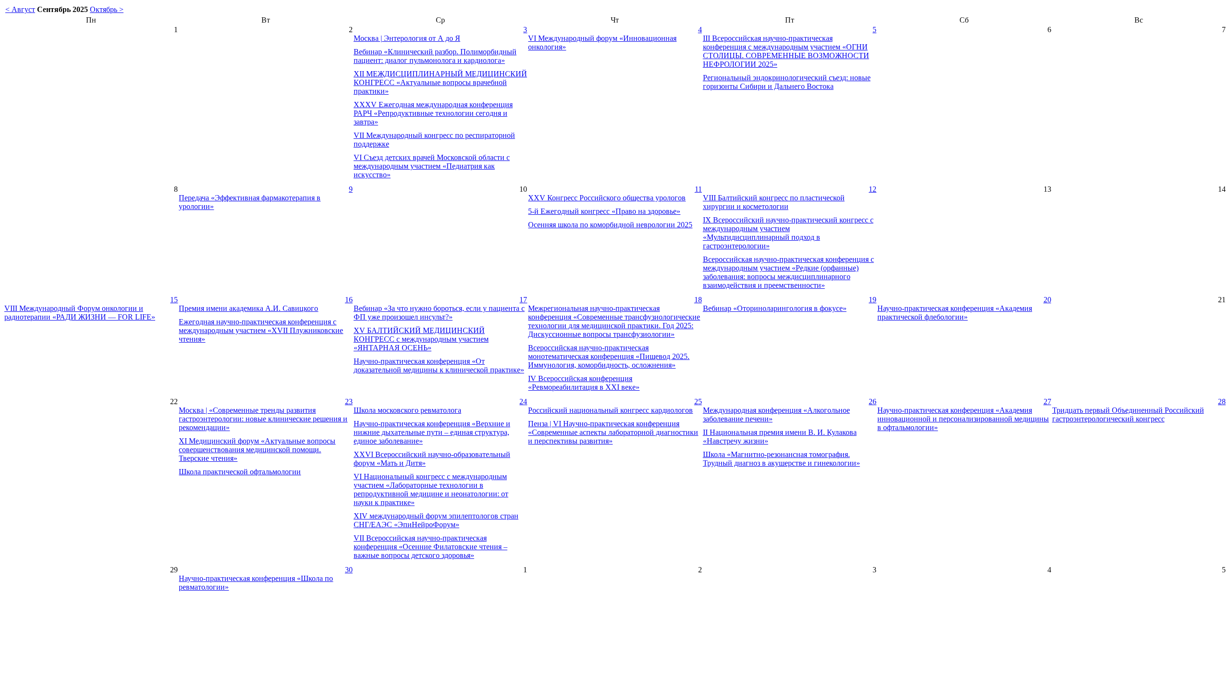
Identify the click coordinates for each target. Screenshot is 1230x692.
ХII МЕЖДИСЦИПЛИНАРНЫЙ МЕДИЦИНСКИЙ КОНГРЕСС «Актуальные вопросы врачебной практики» (440, 82)
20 (1047, 300)
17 (523, 300)
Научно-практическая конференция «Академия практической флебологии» (954, 312)
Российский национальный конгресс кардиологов (610, 410)
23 (349, 401)
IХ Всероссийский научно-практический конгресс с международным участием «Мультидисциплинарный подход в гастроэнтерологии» (788, 233)
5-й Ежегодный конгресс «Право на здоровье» (604, 211)
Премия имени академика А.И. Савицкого (248, 308)
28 (1222, 401)
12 (872, 189)
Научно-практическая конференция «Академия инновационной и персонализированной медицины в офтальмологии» (963, 419)
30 (349, 570)
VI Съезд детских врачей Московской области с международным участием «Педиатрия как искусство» (432, 166)
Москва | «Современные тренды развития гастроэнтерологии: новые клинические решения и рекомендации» (263, 419)
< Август (20, 9)
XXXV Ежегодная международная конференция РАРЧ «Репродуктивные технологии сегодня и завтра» (433, 113)
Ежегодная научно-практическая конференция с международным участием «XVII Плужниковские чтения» (261, 330)
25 (698, 401)
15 (174, 300)
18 (698, 300)
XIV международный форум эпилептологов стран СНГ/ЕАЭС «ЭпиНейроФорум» (436, 520)
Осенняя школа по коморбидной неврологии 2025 (610, 225)
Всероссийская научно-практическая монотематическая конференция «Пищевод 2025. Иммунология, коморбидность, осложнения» (608, 356)
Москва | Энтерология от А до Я (407, 38)
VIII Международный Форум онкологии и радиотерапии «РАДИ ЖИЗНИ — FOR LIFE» (79, 312)
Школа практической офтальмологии (240, 472)
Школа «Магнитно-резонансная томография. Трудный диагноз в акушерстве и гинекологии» (781, 458)
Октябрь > (106, 9)
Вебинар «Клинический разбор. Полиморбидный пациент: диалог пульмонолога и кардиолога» (435, 56)
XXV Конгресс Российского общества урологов (607, 198)
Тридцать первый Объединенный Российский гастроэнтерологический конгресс (1128, 414)
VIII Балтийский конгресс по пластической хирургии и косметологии (774, 202)
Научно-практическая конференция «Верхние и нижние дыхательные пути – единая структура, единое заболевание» (432, 432)
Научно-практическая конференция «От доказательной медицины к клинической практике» (439, 365)
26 (872, 401)
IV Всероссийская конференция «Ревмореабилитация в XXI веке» (584, 382)
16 (349, 300)
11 (698, 189)
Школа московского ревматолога (407, 410)
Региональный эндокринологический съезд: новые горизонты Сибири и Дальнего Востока (787, 82)
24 (523, 401)
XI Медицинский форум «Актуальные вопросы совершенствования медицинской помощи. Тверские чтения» (257, 449)
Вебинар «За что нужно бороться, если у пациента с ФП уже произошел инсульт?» (439, 312)
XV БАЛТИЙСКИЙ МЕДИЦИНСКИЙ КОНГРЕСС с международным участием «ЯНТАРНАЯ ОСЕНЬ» (421, 339)
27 (1047, 401)
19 (872, 300)
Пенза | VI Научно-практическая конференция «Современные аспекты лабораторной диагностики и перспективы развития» (613, 432)
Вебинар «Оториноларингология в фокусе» (775, 308)
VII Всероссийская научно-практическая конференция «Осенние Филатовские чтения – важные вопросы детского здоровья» (430, 546)
